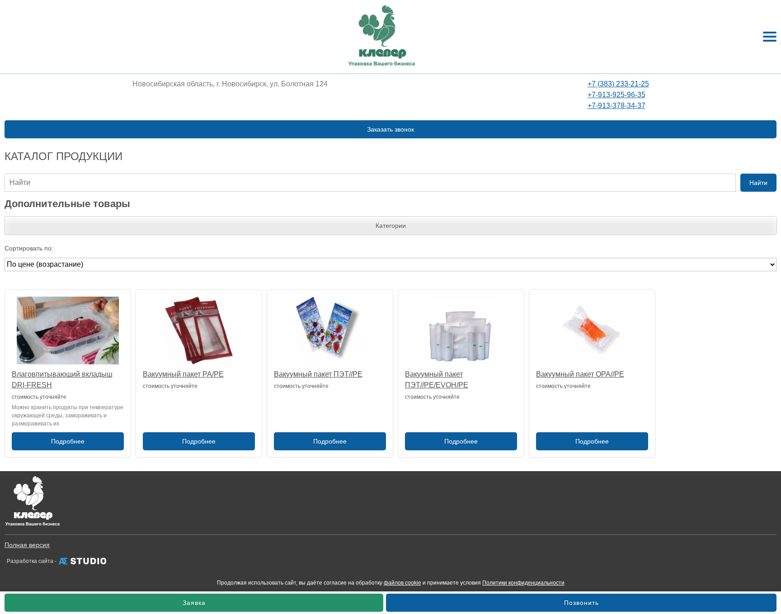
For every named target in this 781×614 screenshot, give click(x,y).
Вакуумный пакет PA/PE (183, 374)
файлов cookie (402, 583)
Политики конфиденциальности (523, 583)
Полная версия (27, 544)
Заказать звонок (390, 129)
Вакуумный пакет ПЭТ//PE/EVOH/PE (436, 379)
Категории (391, 225)
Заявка (194, 602)
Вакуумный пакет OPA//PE (580, 374)
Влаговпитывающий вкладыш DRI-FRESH (62, 379)
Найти (758, 182)
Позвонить (581, 602)
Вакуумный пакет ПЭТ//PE (318, 374)
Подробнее (68, 441)
